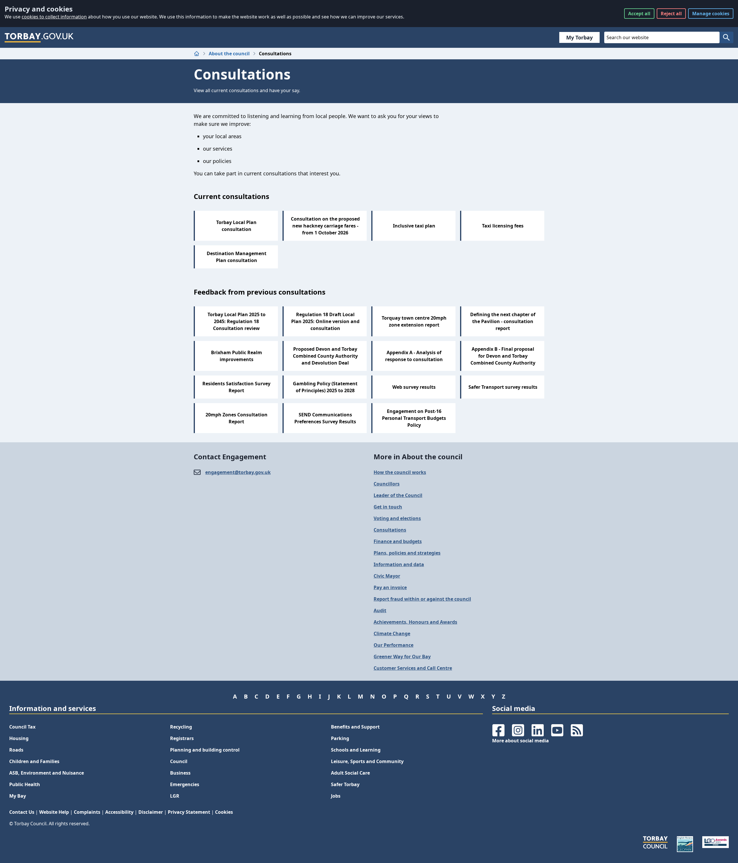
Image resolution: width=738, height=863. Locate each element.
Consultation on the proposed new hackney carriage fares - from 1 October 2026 (325, 226)
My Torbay (579, 37)
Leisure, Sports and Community (367, 761)
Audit (380, 610)
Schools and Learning (356, 750)
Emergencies (184, 784)
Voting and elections (397, 518)
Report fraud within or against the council (422, 599)
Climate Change (392, 633)
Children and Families (34, 761)
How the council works (400, 472)
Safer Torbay (345, 784)
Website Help (54, 812)
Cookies (224, 812)
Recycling (181, 727)
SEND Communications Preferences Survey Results (325, 418)
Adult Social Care (350, 773)
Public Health (24, 784)
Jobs (335, 796)
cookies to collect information (54, 17)
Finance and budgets (398, 541)
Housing (19, 738)
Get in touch (388, 507)
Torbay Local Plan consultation (236, 225)
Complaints (87, 812)
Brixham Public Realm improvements (236, 356)
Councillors (387, 484)
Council (178, 761)
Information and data (399, 564)
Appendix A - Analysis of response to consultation (414, 356)
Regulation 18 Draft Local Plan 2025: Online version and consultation (325, 321)
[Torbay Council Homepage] (39, 37)
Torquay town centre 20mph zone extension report (414, 321)
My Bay (17, 796)
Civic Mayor (387, 576)
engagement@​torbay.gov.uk (238, 472)
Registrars (182, 738)
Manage (710, 13)
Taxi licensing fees (503, 226)
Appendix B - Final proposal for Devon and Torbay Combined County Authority (502, 356)
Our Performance (393, 645)
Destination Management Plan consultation (236, 256)
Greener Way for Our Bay (402, 656)
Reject (671, 13)
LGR (174, 796)
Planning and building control (205, 750)
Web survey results (414, 387)
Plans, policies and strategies (407, 553)
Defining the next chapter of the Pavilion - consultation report (502, 321)
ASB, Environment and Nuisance (46, 773)
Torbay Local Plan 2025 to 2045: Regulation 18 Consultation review (237, 321)
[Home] (196, 53)
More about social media (520, 740)
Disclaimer (150, 812)
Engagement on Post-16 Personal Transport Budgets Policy (414, 418)
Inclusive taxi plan (414, 226)
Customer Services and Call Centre (413, 668)
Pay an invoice (390, 587)
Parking (340, 738)
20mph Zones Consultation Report (237, 418)
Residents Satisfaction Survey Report (236, 387)
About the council (229, 53)
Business (180, 773)
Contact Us (21, 812)
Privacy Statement (189, 812)
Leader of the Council (398, 495)
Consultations (390, 530)
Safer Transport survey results (502, 387)
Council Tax (22, 727)
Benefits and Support (355, 727)
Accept (639, 13)
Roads (16, 750)
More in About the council (418, 456)
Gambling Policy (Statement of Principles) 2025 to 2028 (325, 387)
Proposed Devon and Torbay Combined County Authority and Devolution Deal (325, 356)
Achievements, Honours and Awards (415, 622)
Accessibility (119, 812)
